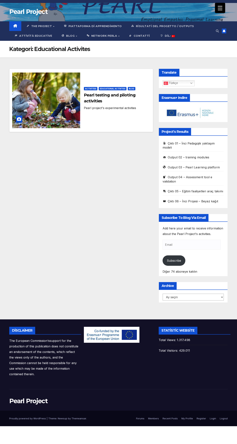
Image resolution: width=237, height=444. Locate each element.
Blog (71, 35)
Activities (90, 89)
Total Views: (168, 340)
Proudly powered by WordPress (28, 418)
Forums (140, 418)
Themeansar (78, 418)
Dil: (168, 35)
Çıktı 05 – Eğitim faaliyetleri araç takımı (195, 191)
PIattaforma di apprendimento (95, 26)
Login (213, 418)
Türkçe (173, 83)
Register (201, 418)
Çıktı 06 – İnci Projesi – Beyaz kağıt (193, 201)
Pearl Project (28, 12)
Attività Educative (35, 35)
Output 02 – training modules (188, 157)
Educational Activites (112, 89)
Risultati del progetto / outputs (165, 26)
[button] (217, 31)
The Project (42, 26)
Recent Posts (170, 418)
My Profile (187, 418)
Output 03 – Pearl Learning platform (194, 167)
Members (153, 418)
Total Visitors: (169, 350)
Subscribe (174, 260)
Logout (224, 418)
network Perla (104, 35)
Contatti (142, 35)
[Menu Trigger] (220, 8)
